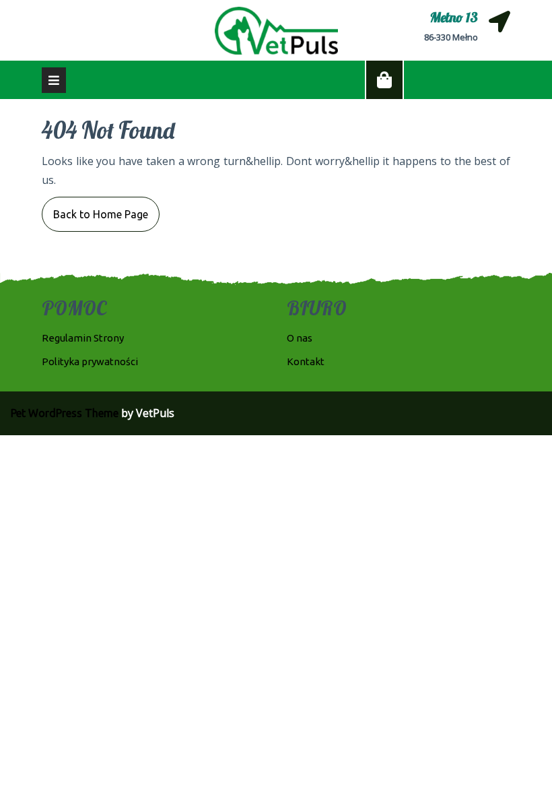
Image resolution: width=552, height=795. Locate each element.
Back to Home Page (95, 208)
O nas (299, 338)
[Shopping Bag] (384, 80)
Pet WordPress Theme (64, 413)
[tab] (54, 80)
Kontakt (305, 361)
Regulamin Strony (83, 338)
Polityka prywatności (90, 361)
